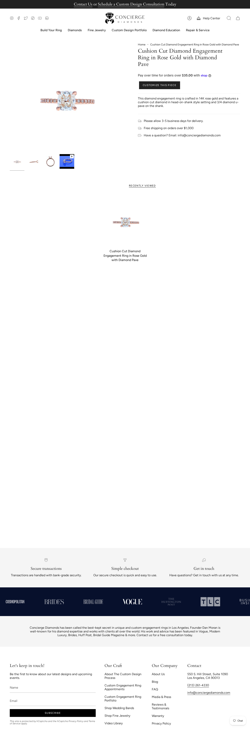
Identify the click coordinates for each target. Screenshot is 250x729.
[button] (228, 18)
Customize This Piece (159, 85)
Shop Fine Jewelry (117, 715)
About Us (158, 674)
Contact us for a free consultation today (164, 635)
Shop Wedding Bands (119, 708)
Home (142, 44)
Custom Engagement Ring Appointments (122, 687)
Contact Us (83, 4)
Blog (155, 682)
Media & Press (161, 697)
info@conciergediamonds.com (208, 692)
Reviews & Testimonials (160, 706)
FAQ (155, 689)
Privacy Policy (76, 721)
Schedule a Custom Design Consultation (131, 4)
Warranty (158, 716)
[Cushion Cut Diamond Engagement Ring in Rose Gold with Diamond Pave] (125, 220)
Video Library (113, 723)
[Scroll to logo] (47, 601)
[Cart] (237, 18)
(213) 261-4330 (198, 685)
